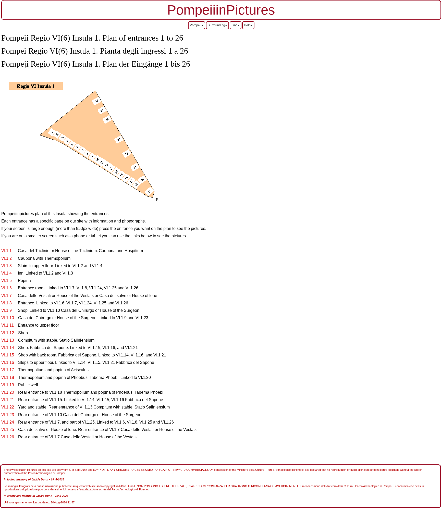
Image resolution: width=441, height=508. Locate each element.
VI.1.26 (7, 437)
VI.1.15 (7, 355)
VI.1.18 (7, 377)
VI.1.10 (7, 318)
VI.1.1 (6, 251)
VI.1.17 (7, 370)
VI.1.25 (7, 429)
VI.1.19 (7, 385)
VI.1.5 (6, 280)
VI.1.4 (6, 273)
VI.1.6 (6, 288)
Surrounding (216, 25)
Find (234, 25)
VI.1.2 (6, 258)
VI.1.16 (7, 362)
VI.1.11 (7, 325)
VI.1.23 (7, 415)
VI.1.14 (7, 347)
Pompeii (195, 25)
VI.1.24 (7, 422)
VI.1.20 (7, 392)
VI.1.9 (6, 310)
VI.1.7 (7, 295)
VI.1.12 (7, 333)
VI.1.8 (6, 303)
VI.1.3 (6, 266)
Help (247, 25)
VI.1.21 (7, 400)
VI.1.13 (7, 340)
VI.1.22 (7, 407)
